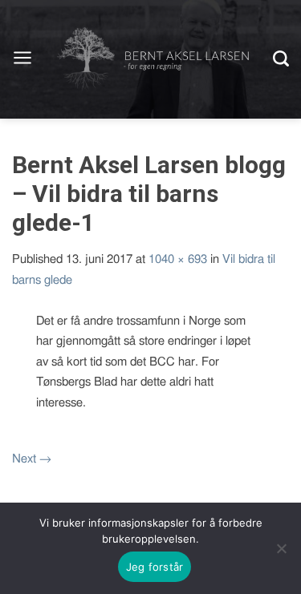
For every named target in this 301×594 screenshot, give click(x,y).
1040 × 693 (177, 259)
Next (31, 459)
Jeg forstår (155, 566)
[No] (281, 548)
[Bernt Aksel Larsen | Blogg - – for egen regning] (153, 59)
